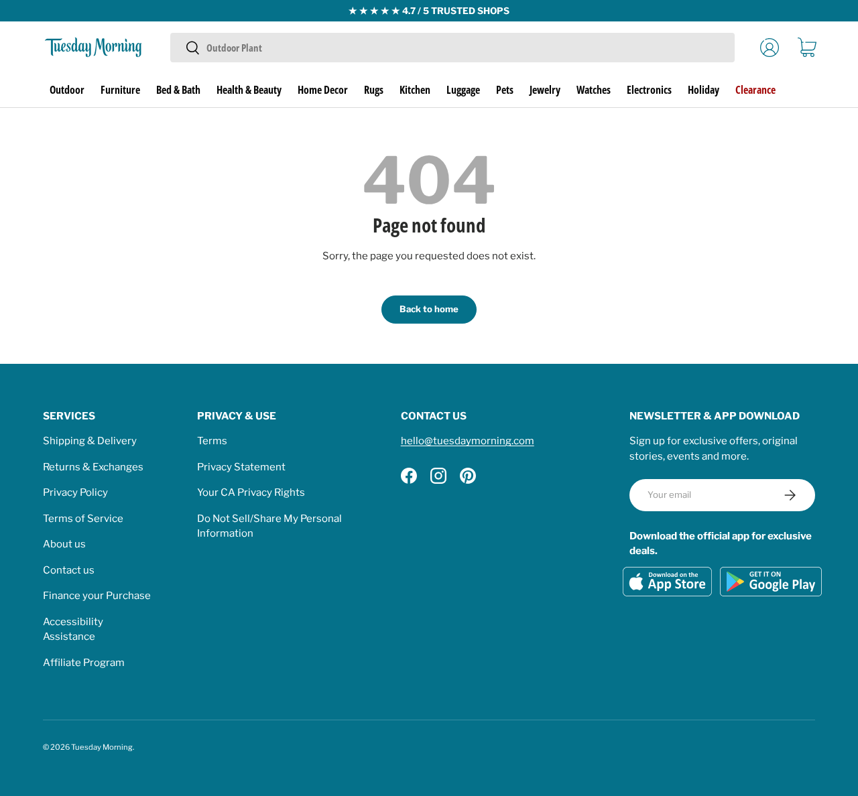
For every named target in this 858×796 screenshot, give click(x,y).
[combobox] (452, 47)
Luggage (463, 89)
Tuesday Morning (102, 747)
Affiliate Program (84, 663)
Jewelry (545, 89)
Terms (212, 441)
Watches (593, 89)
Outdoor (67, 89)
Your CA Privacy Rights (251, 492)
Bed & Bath (178, 89)
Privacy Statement (241, 467)
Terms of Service (83, 519)
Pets (504, 89)
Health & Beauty (249, 89)
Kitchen (415, 89)
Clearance (755, 89)
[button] (807, 47)
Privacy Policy (75, 492)
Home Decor (323, 89)
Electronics (649, 89)
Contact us (69, 570)
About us (64, 544)
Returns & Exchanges (93, 467)
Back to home (429, 309)
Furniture (120, 89)
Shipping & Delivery (90, 441)
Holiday (703, 89)
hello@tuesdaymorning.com (467, 441)
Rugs (373, 89)
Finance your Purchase (97, 596)
